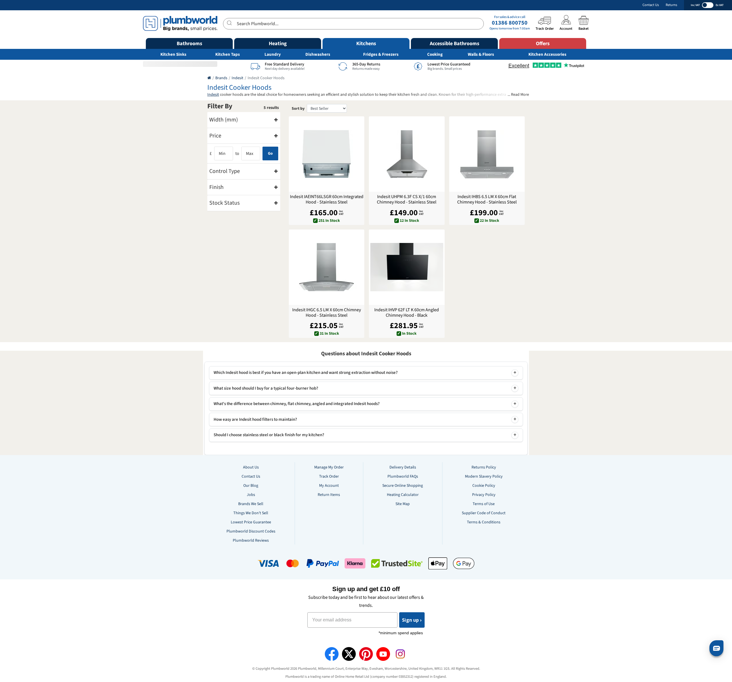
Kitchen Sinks (173, 54)
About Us (251, 467)
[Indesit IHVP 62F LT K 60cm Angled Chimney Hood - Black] (406, 267)
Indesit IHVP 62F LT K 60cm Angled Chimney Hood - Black (406, 312)
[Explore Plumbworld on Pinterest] (366, 654)
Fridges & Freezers (381, 54)
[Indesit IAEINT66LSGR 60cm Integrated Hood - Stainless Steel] (326, 154)
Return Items (329, 495)
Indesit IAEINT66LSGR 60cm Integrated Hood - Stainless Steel (326, 199)
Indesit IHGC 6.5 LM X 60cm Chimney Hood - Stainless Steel (326, 312)
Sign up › (412, 620)
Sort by (298, 108)
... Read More (518, 94)
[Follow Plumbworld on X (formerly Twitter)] (348, 654)
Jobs (251, 495)
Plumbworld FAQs (402, 476)
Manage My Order (329, 467)
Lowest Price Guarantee (251, 522)
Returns (671, 5)
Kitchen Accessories (547, 54)
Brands (221, 78)
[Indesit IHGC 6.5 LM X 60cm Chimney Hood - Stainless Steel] (326, 267)
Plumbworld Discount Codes (250, 531)
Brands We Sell (250, 504)
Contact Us (651, 5)
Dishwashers (317, 54)
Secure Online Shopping (402, 485)
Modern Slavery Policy (484, 476)
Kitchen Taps (227, 54)
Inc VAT (695, 5)
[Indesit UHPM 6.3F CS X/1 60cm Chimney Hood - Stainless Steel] (406, 154)
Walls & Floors (481, 54)
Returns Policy (484, 467)
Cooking (435, 54)
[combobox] (353, 23)
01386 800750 (510, 22)
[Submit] (230, 23)
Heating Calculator (403, 495)
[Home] (209, 78)
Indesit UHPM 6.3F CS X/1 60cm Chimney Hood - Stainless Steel (406, 199)
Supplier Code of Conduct (484, 513)
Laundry (272, 54)
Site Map (402, 504)
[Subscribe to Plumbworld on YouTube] (383, 654)
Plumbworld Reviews (251, 540)
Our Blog (250, 485)
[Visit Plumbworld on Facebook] (331, 654)
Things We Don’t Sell (250, 513)
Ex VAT (719, 5)
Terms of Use (484, 504)
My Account (329, 485)
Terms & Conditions (483, 522)
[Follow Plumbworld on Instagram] (400, 654)
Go (270, 153)
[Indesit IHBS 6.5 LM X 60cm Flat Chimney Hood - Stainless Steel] (487, 154)
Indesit (237, 78)
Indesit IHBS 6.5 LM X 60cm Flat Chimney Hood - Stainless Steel (487, 199)
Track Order (329, 476)
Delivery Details (402, 467)
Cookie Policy (483, 485)
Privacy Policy (484, 495)
